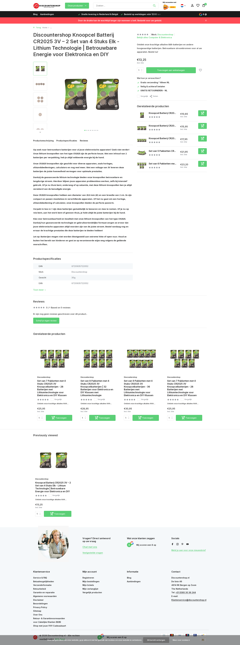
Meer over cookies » (181, 640)
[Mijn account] (192, 5)
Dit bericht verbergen (156, 640)
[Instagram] (177, 544)
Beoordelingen (40, 603)
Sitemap (37, 611)
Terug (38, 28)
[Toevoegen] (202, 113)
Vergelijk (144, 96)
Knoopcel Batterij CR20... (162, 113)
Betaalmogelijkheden (43, 581)
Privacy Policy (40, 607)
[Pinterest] (182, 544)
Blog (35, 14)
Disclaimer (38, 600)
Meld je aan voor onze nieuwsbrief (188, 550)
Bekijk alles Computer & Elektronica (154, 37)
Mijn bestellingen (90, 581)
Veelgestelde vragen (92, 553)
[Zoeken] (154, 5)
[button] (85, 130)
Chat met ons (89, 547)
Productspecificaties (66, 140)
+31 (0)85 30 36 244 (186, 592)
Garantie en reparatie (44, 592)
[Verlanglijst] (197, 5)
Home (44, 28)
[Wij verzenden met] (169, 5)
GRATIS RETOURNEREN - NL (153, 90)
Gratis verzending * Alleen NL (154, 82)
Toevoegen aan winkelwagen (171, 70)
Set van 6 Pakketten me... (162, 163)
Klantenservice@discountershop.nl (188, 600)
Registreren (88, 578)
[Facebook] (172, 544)
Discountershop (165, 34)
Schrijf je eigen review (46, 320)
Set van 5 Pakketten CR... (162, 150)
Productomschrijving (43, 140)
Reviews (84, 140)
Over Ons (37, 614)
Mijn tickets (88, 585)
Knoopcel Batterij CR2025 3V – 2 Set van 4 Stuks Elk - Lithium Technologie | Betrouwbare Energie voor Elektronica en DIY (53, 487)
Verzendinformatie (42, 585)
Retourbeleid (39, 589)
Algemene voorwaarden (45, 596)
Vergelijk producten (92, 592)
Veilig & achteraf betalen (152, 86)
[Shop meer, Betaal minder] (47, 5)
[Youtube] (187, 544)
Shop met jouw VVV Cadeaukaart (49, 626)
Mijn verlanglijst (90, 589)
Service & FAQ (40, 578)
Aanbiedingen (47, 14)
